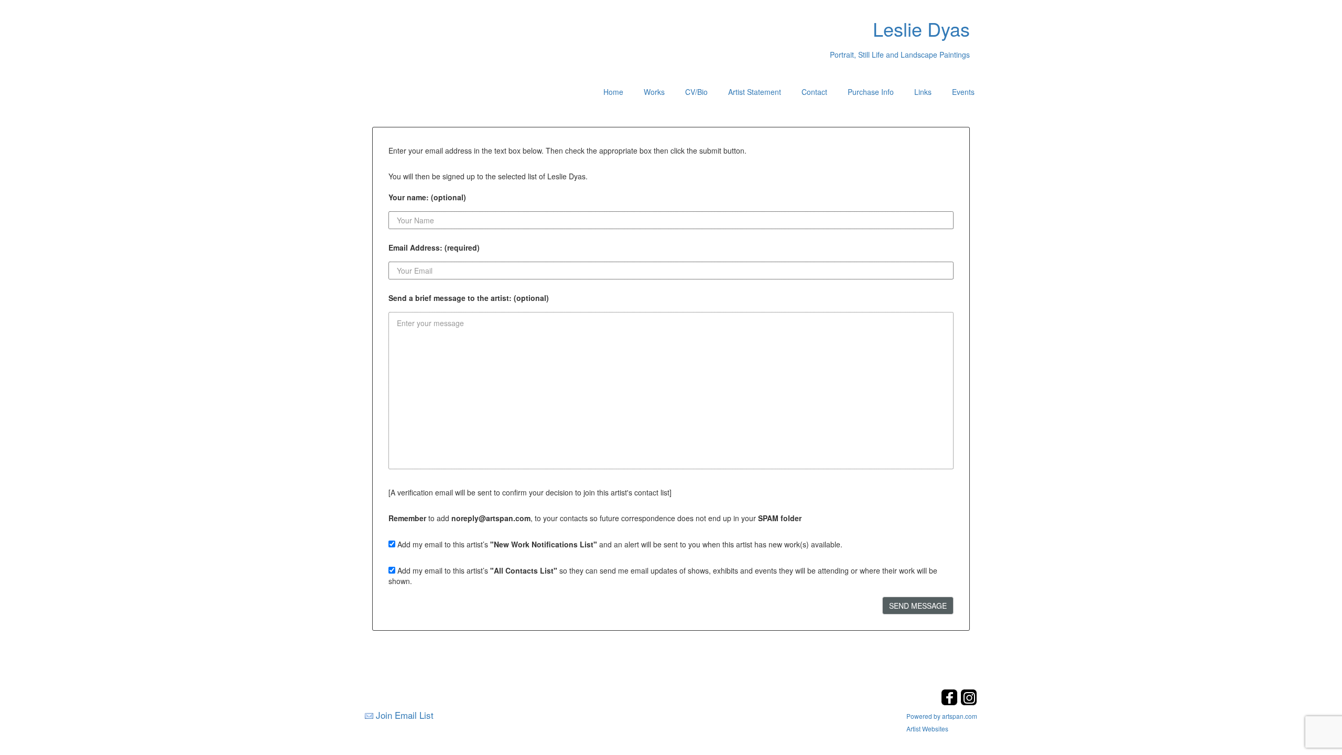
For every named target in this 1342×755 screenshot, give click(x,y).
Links (923, 92)
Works (654, 92)
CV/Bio (696, 92)
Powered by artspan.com (941, 715)
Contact (814, 92)
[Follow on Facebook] (950, 702)
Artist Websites (927, 728)
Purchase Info (871, 92)
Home (613, 92)
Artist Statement (754, 92)
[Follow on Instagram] (968, 702)
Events (963, 92)
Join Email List (405, 714)
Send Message (918, 605)
